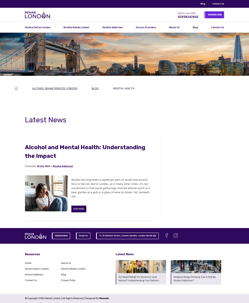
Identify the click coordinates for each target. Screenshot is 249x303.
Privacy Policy (68, 280)
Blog (203, 3)
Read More (78, 209)
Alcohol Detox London (37, 27)
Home (28, 263)
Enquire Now (215, 15)
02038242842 (188, 16)
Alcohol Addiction (112, 27)
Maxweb (104, 298)
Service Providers (146, 27)
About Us (174, 27)
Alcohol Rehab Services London (54, 88)
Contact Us (218, 3)
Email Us (83, 235)
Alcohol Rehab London (76, 27)
